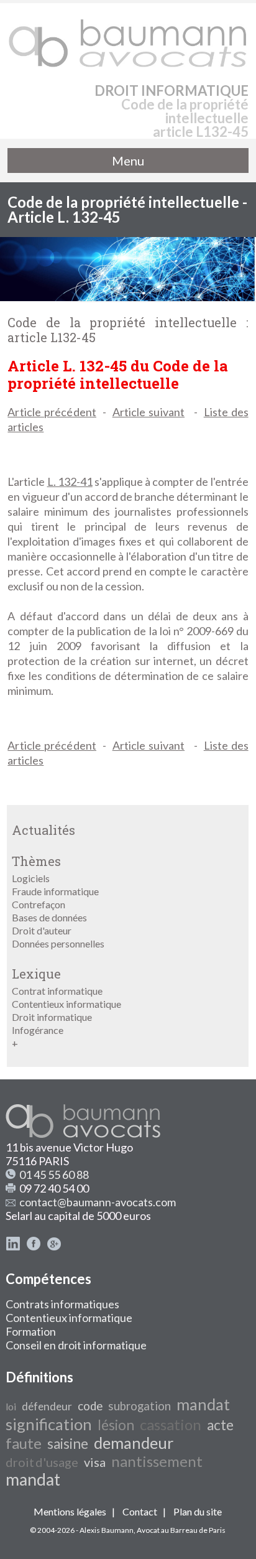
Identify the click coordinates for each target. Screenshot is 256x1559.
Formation (31, 1331)
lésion (116, 1425)
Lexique (36, 974)
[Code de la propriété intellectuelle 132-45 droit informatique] (127, 37)
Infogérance (37, 1030)
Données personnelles (58, 943)
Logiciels (31, 878)
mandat (203, 1404)
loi (11, 1406)
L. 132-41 (70, 481)
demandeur (133, 1442)
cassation (170, 1424)
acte (220, 1425)
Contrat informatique (57, 991)
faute (24, 1443)
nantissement (157, 1461)
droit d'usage (42, 1461)
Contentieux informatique (66, 1004)
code (90, 1406)
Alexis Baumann (107, 1530)
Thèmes (36, 861)
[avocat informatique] (128, 297)
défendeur (47, 1406)
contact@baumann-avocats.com (97, 1202)
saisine (67, 1443)
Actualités (43, 830)
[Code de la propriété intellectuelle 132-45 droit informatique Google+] (54, 1247)
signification (49, 1424)
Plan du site (197, 1511)
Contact (139, 1511)
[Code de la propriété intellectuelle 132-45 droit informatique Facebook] (33, 1247)
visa (95, 1461)
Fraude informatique (55, 891)
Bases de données (49, 917)
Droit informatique (52, 1017)
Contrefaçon (38, 904)
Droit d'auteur (41, 930)
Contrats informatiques (62, 1304)
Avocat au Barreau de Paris (181, 1530)
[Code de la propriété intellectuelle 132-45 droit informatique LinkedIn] (13, 1247)
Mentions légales (70, 1511)
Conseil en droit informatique (76, 1345)
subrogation (139, 1406)
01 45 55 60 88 (54, 1174)
